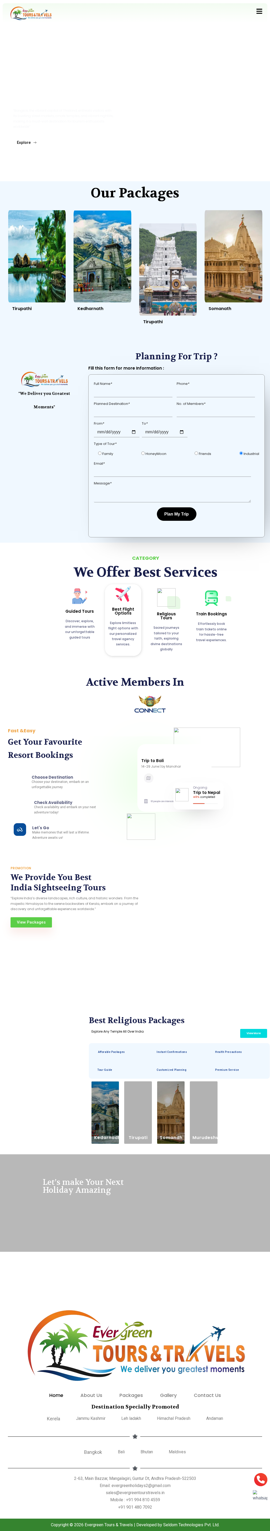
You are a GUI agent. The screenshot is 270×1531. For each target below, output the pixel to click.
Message (103, 483)
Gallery (168, 1395)
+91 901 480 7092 (135, 1507)
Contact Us (207, 1395)
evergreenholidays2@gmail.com (141, 1485)
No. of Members (191, 403)
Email (99, 463)
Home (56, 1395)
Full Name (103, 383)
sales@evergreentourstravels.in (135, 1492)
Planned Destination (112, 403)
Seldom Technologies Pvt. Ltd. (191, 1524)
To (145, 423)
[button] (259, 11)
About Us (91, 1395)
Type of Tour (105, 443)
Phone (183, 383)
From (99, 423)
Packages (131, 1395)
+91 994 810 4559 (143, 1499)
